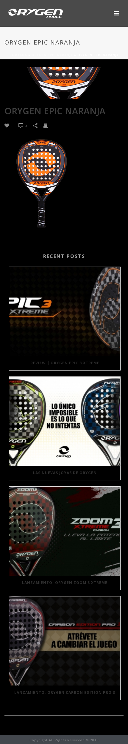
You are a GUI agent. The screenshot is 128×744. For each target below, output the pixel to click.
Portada (18, 55)
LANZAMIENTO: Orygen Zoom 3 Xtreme (64, 582)
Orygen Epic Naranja (52, 55)
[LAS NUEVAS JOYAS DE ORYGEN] (64, 421)
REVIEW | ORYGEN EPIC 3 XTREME (64, 362)
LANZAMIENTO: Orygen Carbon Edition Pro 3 (64, 692)
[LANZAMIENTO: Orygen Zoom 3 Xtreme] (64, 531)
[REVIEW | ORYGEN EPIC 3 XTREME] (64, 311)
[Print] (48, 125)
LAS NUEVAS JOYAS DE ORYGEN (65, 472)
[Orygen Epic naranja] (64, 83)
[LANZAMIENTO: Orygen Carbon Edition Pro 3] (64, 641)
